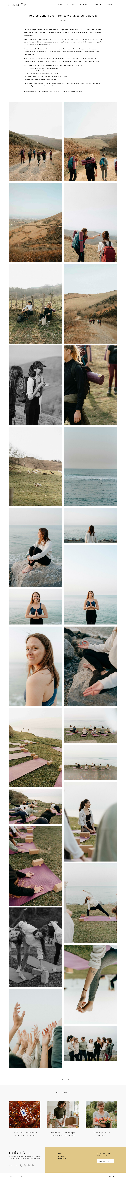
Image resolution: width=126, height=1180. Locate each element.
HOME (60, 4)
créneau (67, 32)
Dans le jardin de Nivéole (101, 1134)
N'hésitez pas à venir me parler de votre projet (39, 91)
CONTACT (110, 4)
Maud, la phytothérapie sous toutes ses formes (63, 1134)
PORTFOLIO (84, 4)
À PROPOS (70, 4)
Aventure (63, 20)
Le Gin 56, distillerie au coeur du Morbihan (24, 1134)
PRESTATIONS (97, 4)
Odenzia (98, 30)
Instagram (48, 39)
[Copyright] (63, 1176)
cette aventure (50, 49)
